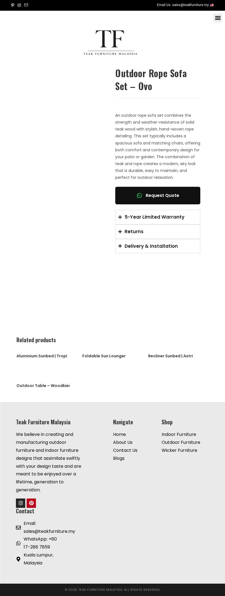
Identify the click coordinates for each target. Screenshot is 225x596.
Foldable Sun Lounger (104, 356)
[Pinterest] (31, 503)
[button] (217, 18)
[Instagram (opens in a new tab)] (19, 5)
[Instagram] (20, 503)
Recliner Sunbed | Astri (170, 356)
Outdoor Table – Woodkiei (43, 385)
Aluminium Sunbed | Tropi (41, 356)
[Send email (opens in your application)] (26, 5)
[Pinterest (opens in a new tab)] (13, 5)
